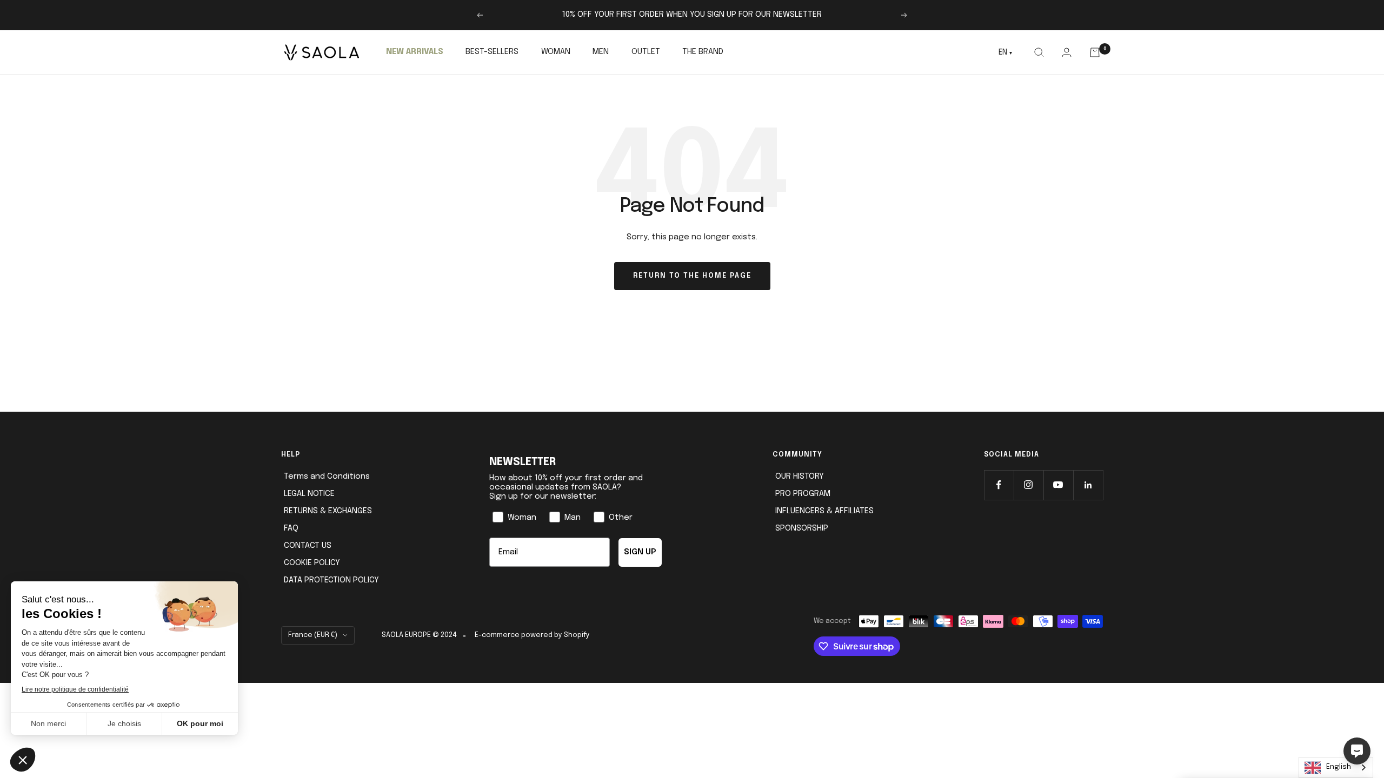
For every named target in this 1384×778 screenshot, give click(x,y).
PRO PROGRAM (802, 493)
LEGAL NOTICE (309, 493)
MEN (601, 52)
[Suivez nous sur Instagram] (1028, 485)
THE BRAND (702, 52)
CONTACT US (307, 545)
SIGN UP (640, 552)
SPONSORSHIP (801, 528)
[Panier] (1095, 52)
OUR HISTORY (799, 476)
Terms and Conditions (327, 476)
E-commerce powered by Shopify (532, 635)
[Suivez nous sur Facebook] (999, 485)
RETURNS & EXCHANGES (328, 511)
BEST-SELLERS (491, 52)
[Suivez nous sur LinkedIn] (1088, 485)
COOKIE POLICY (312, 563)
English (1338, 766)
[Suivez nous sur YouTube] (1058, 485)
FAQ (291, 528)
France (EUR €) (312, 635)
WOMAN (555, 52)
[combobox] (1336, 767)
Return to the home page (692, 275)
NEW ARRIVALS (414, 52)
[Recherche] (1039, 52)
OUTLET (645, 52)
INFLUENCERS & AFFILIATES (824, 511)
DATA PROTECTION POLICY (331, 580)
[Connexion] (1066, 52)
